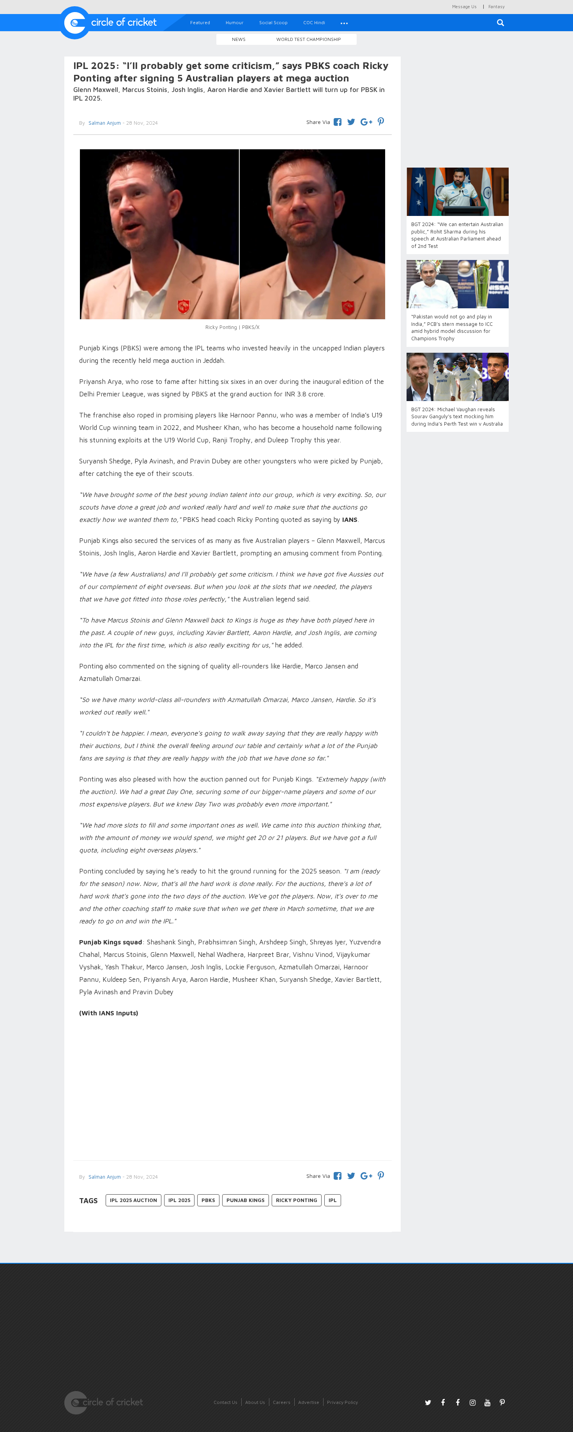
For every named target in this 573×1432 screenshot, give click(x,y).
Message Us (464, 6)
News (239, 39)
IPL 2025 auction (133, 1200)
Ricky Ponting (296, 1200)
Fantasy (496, 6)
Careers (281, 1402)
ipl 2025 (179, 1200)
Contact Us (225, 1402)
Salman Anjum (104, 123)
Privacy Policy (342, 1402)
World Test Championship (308, 39)
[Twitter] (351, 120)
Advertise (308, 1402)
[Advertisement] (232, 1090)
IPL (333, 1200)
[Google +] (366, 120)
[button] (344, 22)
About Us (255, 1402)
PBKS (208, 1200)
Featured (200, 22)
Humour (235, 22)
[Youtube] (487, 1402)
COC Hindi (314, 22)
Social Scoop (273, 22)
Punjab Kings (245, 1200)
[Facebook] (337, 120)
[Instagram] (472, 1402)
